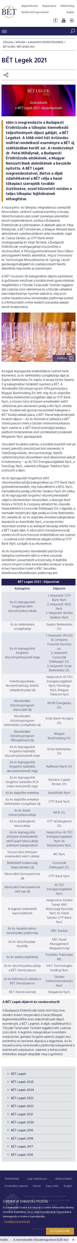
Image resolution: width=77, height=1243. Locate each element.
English (70, 12)
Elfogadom (60, 1231)
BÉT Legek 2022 (22, 1106)
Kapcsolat (52, 1186)
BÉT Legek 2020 (22, 1122)
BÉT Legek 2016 (22, 1155)
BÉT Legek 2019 (22, 1130)
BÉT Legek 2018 (22, 1138)
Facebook (55, 20)
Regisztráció (49, 6)
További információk (17, 1221)
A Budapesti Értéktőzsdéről (46, 42)
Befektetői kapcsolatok (35, 12)
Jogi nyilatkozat (37, 1178)
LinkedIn (72, 20)
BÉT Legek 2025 (22, 1082)
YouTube (63, 20)
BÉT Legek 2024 (22, 1090)
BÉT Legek (18, 1074)
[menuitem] (12, 1179)
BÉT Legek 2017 (22, 1146)
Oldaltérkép (12, 1178)
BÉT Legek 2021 (22, 1114)
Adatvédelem (63, 1178)
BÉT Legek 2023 (22, 1098)
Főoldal (8, 42)
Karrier (37, 1186)
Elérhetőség (67, 6)
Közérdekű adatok (16, 1186)
